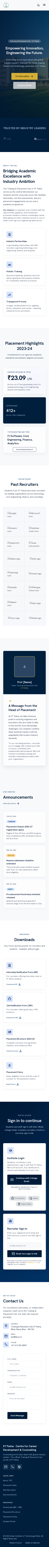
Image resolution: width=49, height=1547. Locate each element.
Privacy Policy (15, 1543)
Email (9, 1382)
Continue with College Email (23, 1180)
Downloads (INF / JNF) (12, 1507)
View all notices (11, 803)
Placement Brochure (11, 1512)
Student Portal (24, 85)
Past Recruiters (9, 1490)
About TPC (7, 1480)
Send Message (17, 1415)
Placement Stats (10, 1485)
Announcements (10, 1494)
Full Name (11, 1359)
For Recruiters (24, 76)
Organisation (13, 1371)
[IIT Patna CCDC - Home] (6, 5)
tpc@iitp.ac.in (32, 1262)
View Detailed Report (24, 449)
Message (11, 1394)
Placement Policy (10, 1517)
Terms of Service (32, 1543)
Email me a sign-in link (24, 1254)
